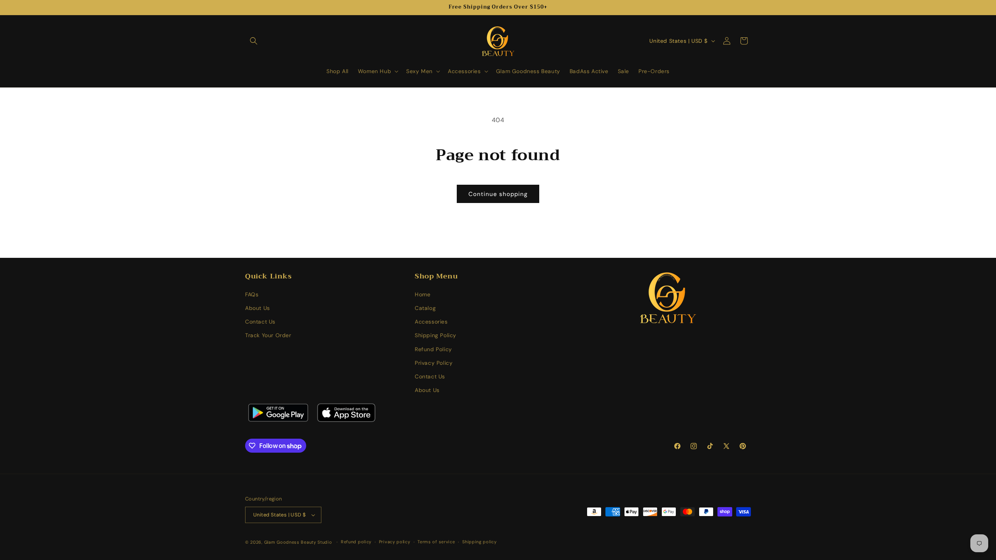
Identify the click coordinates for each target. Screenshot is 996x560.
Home (422, 294)
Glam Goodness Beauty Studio (299, 542)
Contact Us (260, 321)
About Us (257, 308)
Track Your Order (268, 335)
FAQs (251, 294)
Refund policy (356, 541)
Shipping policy (479, 541)
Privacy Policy (433, 362)
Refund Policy (433, 349)
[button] (253, 40)
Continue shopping (498, 194)
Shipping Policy (435, 335)
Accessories (431, 321)
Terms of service (436, 541)
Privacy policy (394, 541)
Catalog (425, 308)
